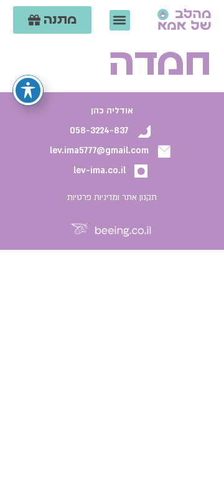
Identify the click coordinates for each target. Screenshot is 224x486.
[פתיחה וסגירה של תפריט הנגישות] (28, 90)
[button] (120, 20)
